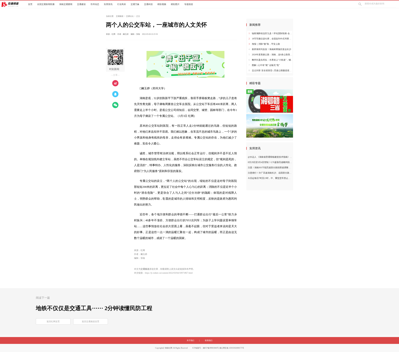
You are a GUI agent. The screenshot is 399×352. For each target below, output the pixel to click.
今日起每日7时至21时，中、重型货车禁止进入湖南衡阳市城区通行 (270, 178)
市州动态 (94, 4)
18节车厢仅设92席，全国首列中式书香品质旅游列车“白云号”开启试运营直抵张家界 (271, 39)
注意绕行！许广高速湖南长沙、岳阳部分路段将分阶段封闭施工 (270, 173)
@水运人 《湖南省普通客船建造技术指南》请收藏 (270, 157)
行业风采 (121, 4)
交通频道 (119, 16)
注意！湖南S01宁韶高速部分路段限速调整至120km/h (270, 167)
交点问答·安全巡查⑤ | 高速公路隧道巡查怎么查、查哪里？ (271, 70)
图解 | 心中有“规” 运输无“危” (264, 65)
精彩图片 (175, 4)
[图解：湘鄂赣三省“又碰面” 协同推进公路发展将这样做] (269, 101)
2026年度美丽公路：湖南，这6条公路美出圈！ (271, 54)
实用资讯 (108, 4)
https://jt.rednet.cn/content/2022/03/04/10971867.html (169, 273)
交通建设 (81, 4)
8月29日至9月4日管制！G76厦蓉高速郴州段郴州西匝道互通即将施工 (270, 162)
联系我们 (208, 340)
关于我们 (190, 340)
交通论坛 (130, 16)
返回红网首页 (53, 321)
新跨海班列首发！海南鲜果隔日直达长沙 (270, 49)
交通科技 (148, 4)
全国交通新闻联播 (46, 4)
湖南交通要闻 (65, 4)
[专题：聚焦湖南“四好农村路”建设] (269, 126)
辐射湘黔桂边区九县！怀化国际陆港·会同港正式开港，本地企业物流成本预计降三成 (271, 33)
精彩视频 (161, 4)
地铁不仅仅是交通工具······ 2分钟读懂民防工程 (94, 308)
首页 (30, 4)
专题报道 (188, 4)
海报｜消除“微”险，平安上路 (264, 44)
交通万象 (135, 4)
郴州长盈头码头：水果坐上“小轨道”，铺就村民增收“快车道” (271, 60)
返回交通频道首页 (90, 321)
